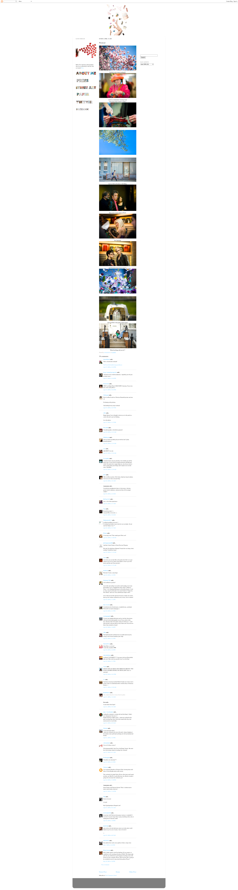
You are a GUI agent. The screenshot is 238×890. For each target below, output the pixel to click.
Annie (104, 666)
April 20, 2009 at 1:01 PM (109, 575)
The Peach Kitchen (107, 365)
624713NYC (106, 840)
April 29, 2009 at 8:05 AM (109, 835)
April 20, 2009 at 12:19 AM (109, 443)
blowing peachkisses (117, 365)
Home (118, 872)
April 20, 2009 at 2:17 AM (109, 503)
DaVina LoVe (106, 499)
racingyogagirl (107, 616)
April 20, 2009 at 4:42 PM (109, 650)
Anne (104, 557)
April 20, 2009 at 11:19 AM (109, 552)
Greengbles (106, 458)
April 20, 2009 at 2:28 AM (109, 515)
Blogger (127, 885)
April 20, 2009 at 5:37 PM (109, 661)
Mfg (104, 796)
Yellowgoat (106, 395)
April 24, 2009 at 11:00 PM (109, 780)
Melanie (105, 728)
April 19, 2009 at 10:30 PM (109, 367)
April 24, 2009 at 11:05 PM (109, 791)
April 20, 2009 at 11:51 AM (109, 565)
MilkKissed (106, 437)
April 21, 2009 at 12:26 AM (109, 687)
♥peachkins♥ (106, 359)
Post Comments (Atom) (111, 875)
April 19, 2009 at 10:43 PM (109, 390)
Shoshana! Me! (107, 580)
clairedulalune (107, 655)
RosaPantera (106, 692)
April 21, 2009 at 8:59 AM (109, 723)
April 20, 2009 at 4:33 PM (109, 638)
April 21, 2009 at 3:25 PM (109, 737)
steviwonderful (107, 813)
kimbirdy (105, 570)
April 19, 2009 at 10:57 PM (109, 408)
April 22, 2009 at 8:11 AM (109, 752)
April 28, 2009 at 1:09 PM (109, 820)
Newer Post (103, 872)
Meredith (105, 427)
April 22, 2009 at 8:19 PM (109, 762)
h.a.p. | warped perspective (110, 372)
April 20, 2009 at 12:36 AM (109, 453)
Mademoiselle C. (107, 520)
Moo (82, 68)
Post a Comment (105, 864)
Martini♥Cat (106, 644)
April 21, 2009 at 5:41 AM (109, 707)
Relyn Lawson (106, 850)
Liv (104, 679)
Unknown (105, 767)
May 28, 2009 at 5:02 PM (109, 861)
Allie (104, 413)
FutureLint (106, 383)
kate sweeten (106, 605)
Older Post (132, 872)
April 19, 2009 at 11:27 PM (109, 422)
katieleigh (105, 826)
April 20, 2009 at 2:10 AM (109, 494)
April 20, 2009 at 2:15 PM (109, 611)
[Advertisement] (149, 77)
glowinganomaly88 (107, 543)
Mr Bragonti (106, 757)
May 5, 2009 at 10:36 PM (109, 845)
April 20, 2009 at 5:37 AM (109, 528)
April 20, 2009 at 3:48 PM (109, 627)
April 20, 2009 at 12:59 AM (109, 469)
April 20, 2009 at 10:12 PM (109, 674)
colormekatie (106, 743)
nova (104, 448)
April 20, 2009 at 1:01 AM (109, 481)
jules (104, 474)
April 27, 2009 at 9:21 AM (109, 807)
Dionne (105, 533)
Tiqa (104, 509)
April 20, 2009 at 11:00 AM (109, 537)
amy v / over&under (108, 712)
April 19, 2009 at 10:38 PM (109, 378)
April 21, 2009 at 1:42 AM (109, 697)
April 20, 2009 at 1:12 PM (109, 599)
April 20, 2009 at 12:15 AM (109, 432)
